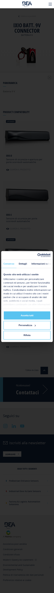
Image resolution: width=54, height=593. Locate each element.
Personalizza (25, 325)
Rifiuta (27, 335)
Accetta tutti (27, 315)
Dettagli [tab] (23, 263)
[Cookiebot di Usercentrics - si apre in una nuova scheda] (38, 255)
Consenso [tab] (8, 263)
